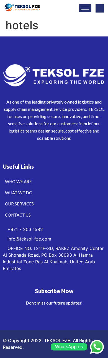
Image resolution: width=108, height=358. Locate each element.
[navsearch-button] (100, 8)
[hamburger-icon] (85, 8)
